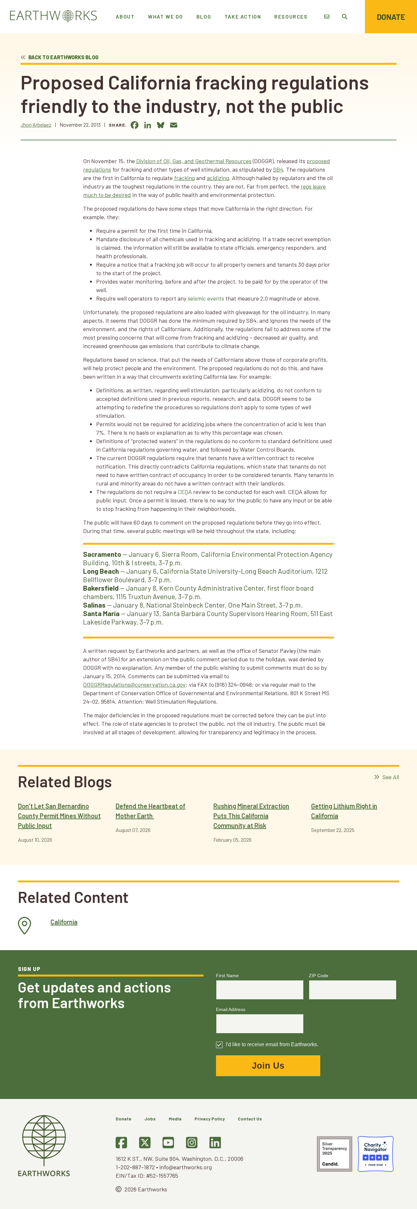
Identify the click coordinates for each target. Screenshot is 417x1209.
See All (390, 776)
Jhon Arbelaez (36, 124)
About (125, 16)
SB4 (278, 169)
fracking (184, 177)
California (64, 922)
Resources (291, 16)
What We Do (165, 16)
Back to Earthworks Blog (62, 57)
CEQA (185, 491)
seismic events (206, 298)
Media (175, 1118)
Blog (203, 16)
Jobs (150, 1118)
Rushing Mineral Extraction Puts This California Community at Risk (251, 815)
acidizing (218, 177)
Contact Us (250, 1118)
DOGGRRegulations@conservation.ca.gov (134, 684)
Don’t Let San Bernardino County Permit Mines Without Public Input (59, 815)
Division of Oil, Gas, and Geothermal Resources (194, 160)
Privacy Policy (209, 1118)
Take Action (242, 16)
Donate (391, 16)
